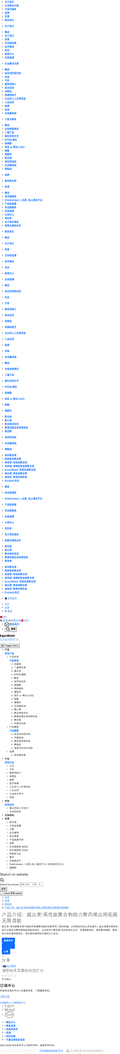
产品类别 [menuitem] (14, 660)
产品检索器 (10, 203)
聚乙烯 (8, 420)
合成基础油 (10, 113)
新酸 (7, 150)
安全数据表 (10, 207)
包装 (7, 109)
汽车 (7, 80)
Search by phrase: (9, 884)
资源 (7, 900)
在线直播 (9, 57)
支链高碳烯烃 (12, 128)
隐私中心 (11, 1022)
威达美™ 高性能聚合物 (16, 473)
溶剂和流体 (10, 161)
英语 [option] (5, 620)
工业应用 (9, 102)
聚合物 (8, 157)
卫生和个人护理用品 (15, 98)
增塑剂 (8, 154)
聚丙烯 (8, 431)
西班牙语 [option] (16, 620)
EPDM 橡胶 (11, 139)
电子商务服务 (12, 221)
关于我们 (9, 35)
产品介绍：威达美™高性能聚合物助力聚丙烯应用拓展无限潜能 (37, 907)
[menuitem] (11, 598)
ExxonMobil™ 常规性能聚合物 (20, 469)
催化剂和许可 (12, 136)
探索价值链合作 (13, 225)
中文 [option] (26, 620)
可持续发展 (10, 43)
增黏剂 (8, 168)
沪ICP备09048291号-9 (51, 1050)
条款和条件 (12, 1029)
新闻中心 (9, 53)
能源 (7, 105)
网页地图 (11, 1036)
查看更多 (8, 940)
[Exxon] (9, 1005)
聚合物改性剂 (12, 424)
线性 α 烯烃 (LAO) (15, 147)
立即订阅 (4, 996)
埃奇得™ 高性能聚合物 (16, 462)
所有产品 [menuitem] (9, 653)
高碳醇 (8, 143)
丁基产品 (9, 132)
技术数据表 (10, 196)
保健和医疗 (10, 95)
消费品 (8, 91)
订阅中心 (9, 214)
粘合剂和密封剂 (13, 73)
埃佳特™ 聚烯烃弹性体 (16, 477)
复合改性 (9, 87)
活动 (7, 50)
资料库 (8, 218)
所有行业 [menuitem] (9, 762)
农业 (7, 76)
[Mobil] (10, 1009)
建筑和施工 (10, 84)
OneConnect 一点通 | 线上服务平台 (23, 200)
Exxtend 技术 (12, 480)
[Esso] (9, 1014)
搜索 (3, 888)
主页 (7, 897)
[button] (3, 616)
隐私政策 (11, 1025)
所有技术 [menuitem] (9, 804)
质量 (7, 39)
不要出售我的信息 (15, 1039)
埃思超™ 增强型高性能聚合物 (19, 466)
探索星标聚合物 (13, 458)
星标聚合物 (10, 180)
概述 (7, 32)
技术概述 (9, 46)
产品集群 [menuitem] (14, 730)
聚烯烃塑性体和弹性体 (16, 427)
